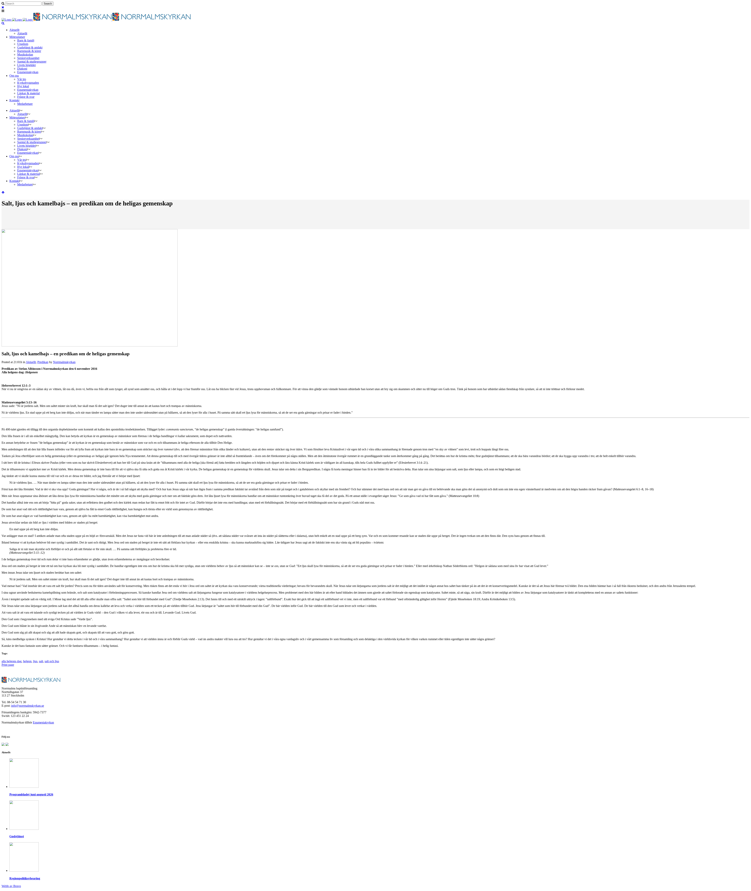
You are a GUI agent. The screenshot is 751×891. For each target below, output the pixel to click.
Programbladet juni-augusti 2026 (31, 794)
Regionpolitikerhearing (24, 878)
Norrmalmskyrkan (64, 362)
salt (41, 661)
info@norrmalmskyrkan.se (27, 705)
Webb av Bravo (11, 886)
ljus (35, 661)
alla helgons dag (12, 661)
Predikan (42, 362)
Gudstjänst (16, 836)
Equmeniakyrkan (43, 722)
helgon (27, 661)
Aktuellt (31, 362)
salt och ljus (52, 661)
